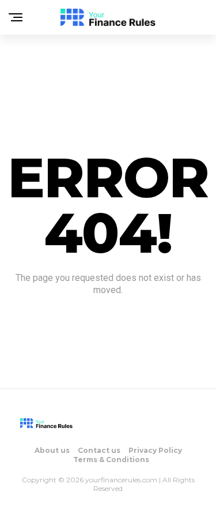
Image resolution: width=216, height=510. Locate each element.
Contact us (99, 450)
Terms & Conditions (111, 459)
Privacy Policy (155, 450)
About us (52, 450)
